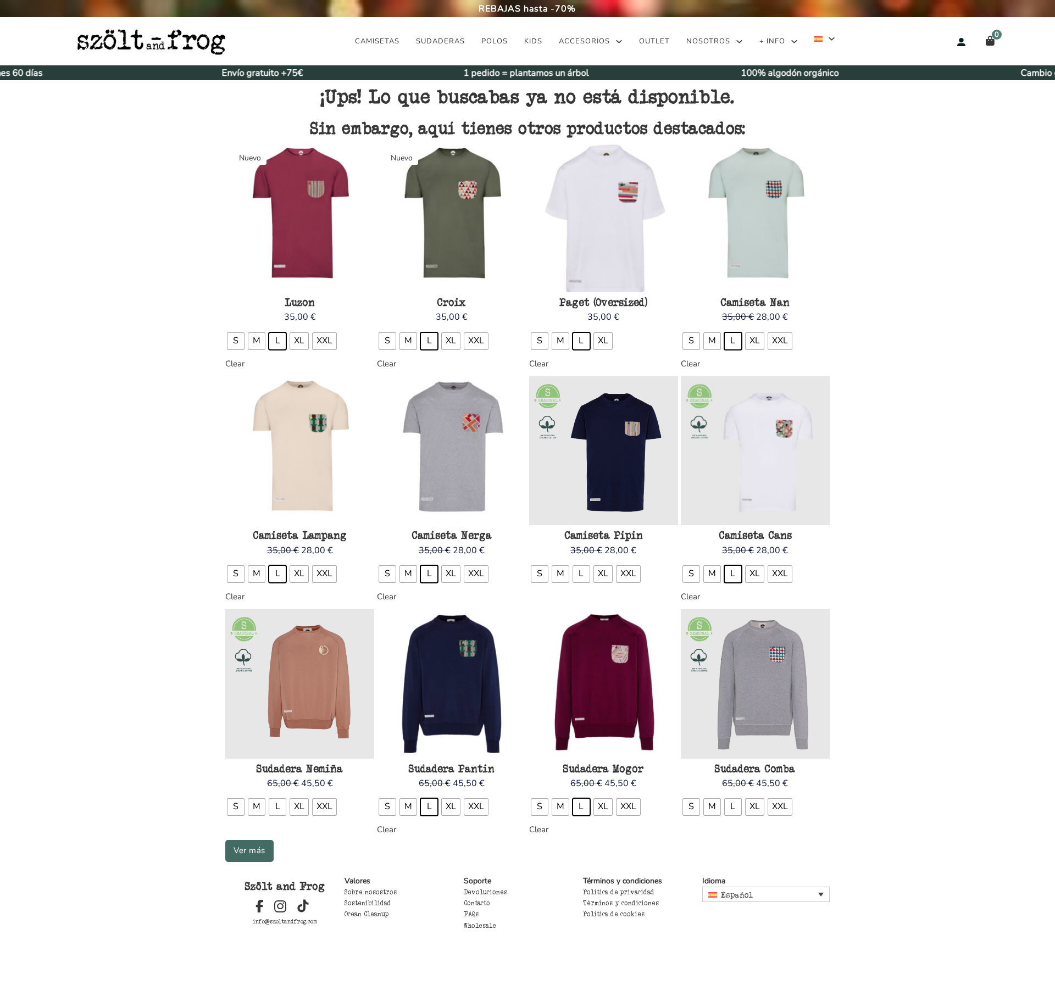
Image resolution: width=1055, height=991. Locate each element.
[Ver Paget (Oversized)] (603, 216)
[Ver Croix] (451, 216)
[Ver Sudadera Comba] (755, 683)
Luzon (300, 302)
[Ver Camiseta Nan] (755, 216)
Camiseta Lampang (300, 535)
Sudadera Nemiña (300, 768)
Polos (494, 41)
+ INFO (772, 41)
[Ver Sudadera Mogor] (603, 683)
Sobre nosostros (371, 892)
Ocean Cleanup (366, 914)
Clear (235, 363)
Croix (451, 302)
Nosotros (708, 41)
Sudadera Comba (755, 768)
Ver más (249, 850)
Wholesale (480, 925)
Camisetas (377, 41)
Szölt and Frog (285, 886)
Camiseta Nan (755, 302)
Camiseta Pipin (603, 535)
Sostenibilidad (368, 903)
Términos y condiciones (621, 903)
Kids (533, 41)
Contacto (477, 903)
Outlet (654, 41)
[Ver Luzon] (299, 216)
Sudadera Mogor (603, 768)
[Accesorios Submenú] (619, 41)
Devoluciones (485, 892)
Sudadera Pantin (452, 768)
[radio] (235, 341)
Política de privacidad (618, 892)
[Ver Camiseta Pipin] (603, 449)
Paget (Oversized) (603, 302)
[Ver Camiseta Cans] (755, 449)
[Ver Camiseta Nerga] (451, 449)
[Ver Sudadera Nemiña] (299, 683)
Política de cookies (614, 914)
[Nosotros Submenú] (739, 41)
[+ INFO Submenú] (794, 41)
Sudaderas (440, 41)
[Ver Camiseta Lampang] (299, 449)
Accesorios (584, 41)
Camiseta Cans (755, 535)
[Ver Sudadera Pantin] (451, 683)
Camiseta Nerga (452, 535)
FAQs (471, 914)
